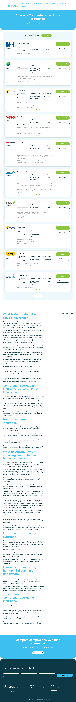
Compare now (37, 653)
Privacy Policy (54, 690)
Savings (46, 3)
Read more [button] (37, 55)
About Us (29, 688)
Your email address (9, 672)
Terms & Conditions (55, 688)
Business (61, 3)
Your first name (26, 672)
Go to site (61, 44)
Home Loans (25, 3)
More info (8, 48)
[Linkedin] (13, 691)
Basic (38, 35)
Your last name (43, 672)
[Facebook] (9, 691)
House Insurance (29, 35)
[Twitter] (11, 691)
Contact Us (42, 688)
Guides (24, 6)
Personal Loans (36, 3)
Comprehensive (46, 35)
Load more (38, 296)
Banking (54, 3)
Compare (63, 48)
